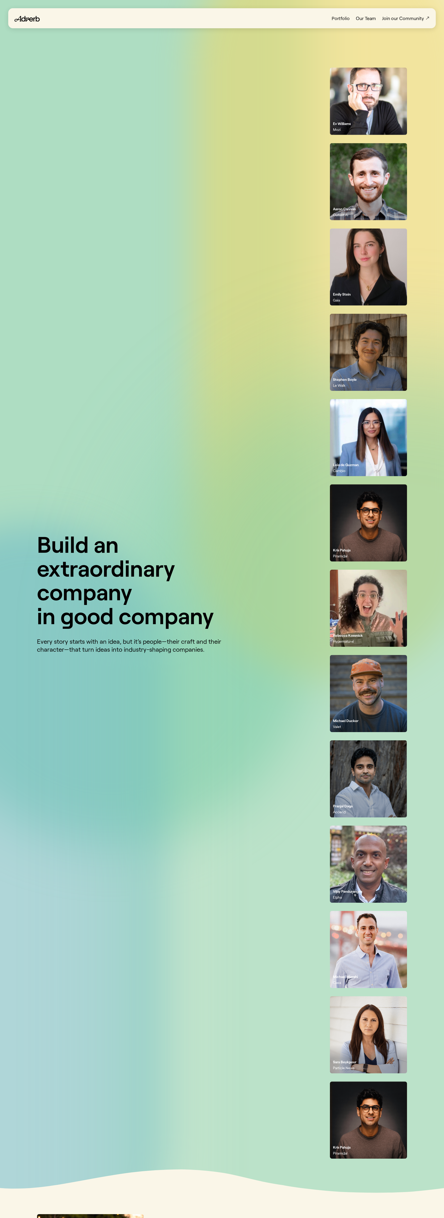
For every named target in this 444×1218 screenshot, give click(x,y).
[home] (27, 18)
